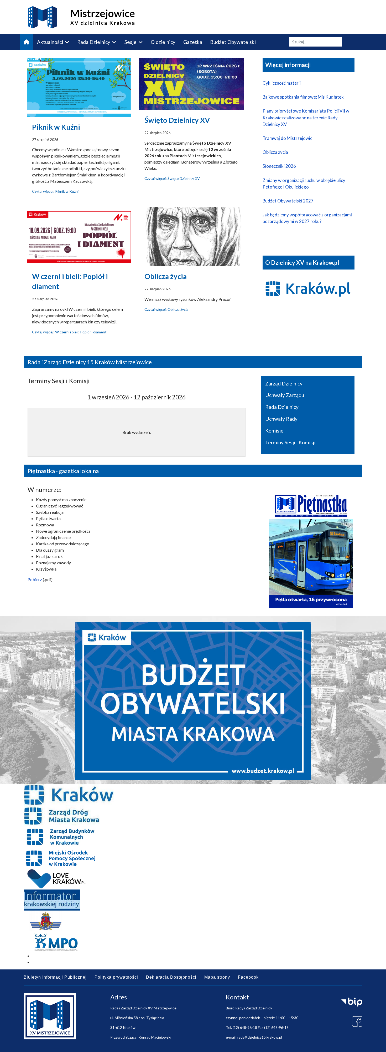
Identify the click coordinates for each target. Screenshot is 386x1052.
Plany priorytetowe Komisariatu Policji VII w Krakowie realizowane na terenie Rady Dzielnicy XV (306, 117)
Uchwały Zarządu (284, 395)
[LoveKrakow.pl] (193, 879)
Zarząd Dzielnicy (283, 383)
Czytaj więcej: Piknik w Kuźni (55, 191)
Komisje (274, 431)
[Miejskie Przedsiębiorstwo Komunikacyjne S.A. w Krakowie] (193, 921)
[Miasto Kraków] (193, 794)
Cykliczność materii (282, 83)
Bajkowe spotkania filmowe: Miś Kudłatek (303, 97)
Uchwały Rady (281, 419)
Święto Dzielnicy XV (177, 120)
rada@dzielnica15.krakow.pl (259, 1037)
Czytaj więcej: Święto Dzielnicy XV (172, 178)
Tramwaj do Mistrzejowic (287, 138)
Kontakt (32, 58)
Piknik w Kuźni (56, 127)
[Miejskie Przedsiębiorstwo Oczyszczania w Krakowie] (193, 942)
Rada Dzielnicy (93, 42)
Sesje (130, 42)
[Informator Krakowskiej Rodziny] (193, 900)
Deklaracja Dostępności (171, 977)
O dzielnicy (163, 42)
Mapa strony (217, 977)
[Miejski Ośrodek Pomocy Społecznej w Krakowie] (193, 857)
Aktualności (50, 42)
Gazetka (192, 42)
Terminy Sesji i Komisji (290, 442)
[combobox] (315, 42)
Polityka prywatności (116, 977)
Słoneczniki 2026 (279, 166)
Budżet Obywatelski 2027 (288, 201)
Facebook (248, 977)
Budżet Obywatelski (233, 42)
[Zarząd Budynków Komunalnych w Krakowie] (193, 836)
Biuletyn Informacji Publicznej (55, 977)
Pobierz (35, 579)
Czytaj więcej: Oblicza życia (166, 309)
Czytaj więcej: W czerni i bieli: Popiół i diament (69, 332)
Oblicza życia (165, 276)
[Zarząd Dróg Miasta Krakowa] (193, 815)
